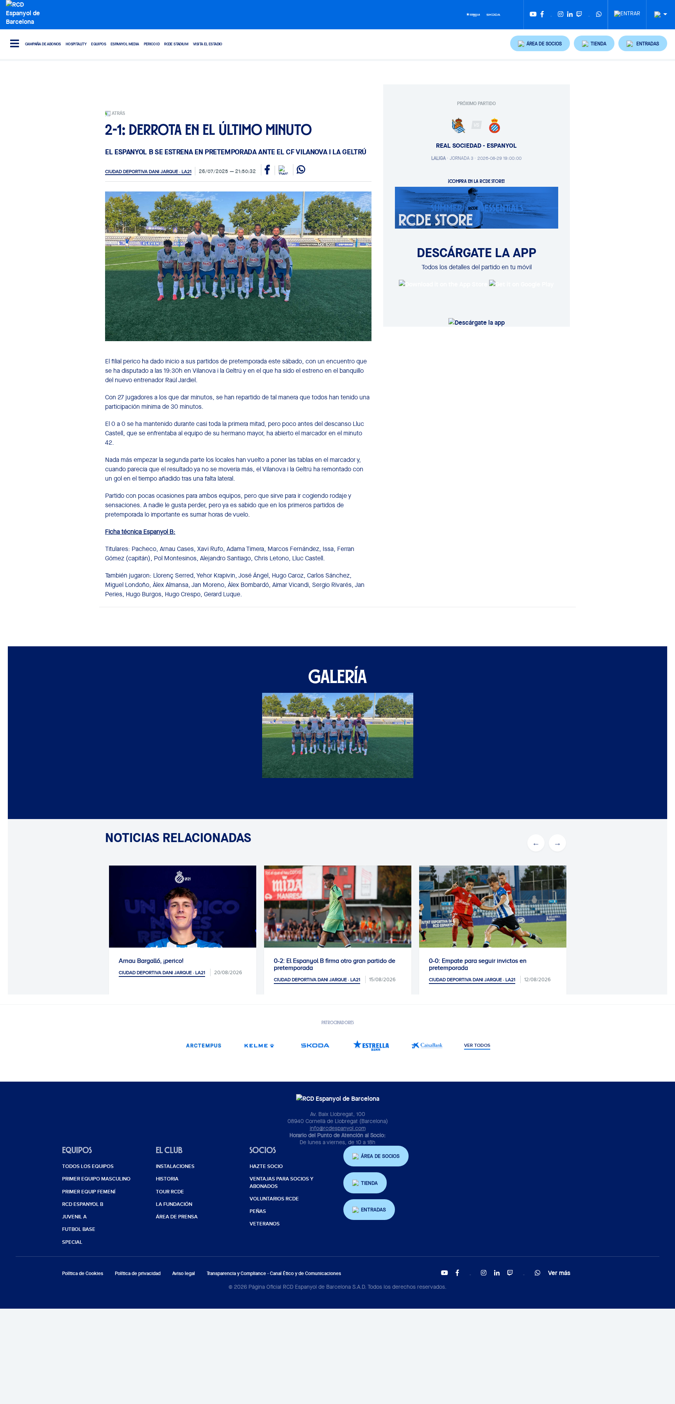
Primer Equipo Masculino (96, 1179)
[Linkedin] (570, 15)
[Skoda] (493, 14)
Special (72, 1242)
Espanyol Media (125, 44)
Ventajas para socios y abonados (281, 1182)
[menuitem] (627, 11)
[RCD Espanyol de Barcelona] (25, 12)
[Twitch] (579, 15)
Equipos (98, 44)
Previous (536, 842)
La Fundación (174, 1204)
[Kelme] (259, 1045)
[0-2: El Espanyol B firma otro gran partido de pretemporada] (337, 915)
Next (557, 842)
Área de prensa (177, 1217)
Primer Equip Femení (88, 1192)
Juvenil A (74, 1217)
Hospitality (76, 44)
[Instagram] (560, 15)
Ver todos (477, 1045)
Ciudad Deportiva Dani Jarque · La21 (148, 171)
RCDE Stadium (176, 44)
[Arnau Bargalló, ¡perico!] (182, 939)
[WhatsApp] (599, 15)
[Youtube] (533, 15)
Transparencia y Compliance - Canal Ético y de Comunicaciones (274, 1273)
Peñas (258, 1211)
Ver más (559, 1272)
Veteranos (265, 1224)
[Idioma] (657, 14)
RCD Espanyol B (82, 1204)
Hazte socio (266, 1166)
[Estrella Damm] (473, 14)
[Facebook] (542, 15)
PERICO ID (152, 44)
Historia (167, 1179)
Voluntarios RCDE (274, 1199)
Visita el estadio (207, 44)
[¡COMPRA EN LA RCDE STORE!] (476, 207)
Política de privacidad (138, 1273)
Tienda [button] (369, 1183)
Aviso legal (183, 1273)
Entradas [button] (373, 1209)
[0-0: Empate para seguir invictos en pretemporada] (492, 915)
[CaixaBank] (426, 1045)
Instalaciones (175, 1166)
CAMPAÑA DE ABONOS (43, 44)
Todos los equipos (88, 1166)
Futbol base (78, 1229)
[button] (540, 43)
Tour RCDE (170, 1192)
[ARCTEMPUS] (203, 1045)
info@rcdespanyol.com (338, 1128)
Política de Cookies (82, 1273)
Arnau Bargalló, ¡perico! (151, 960)
